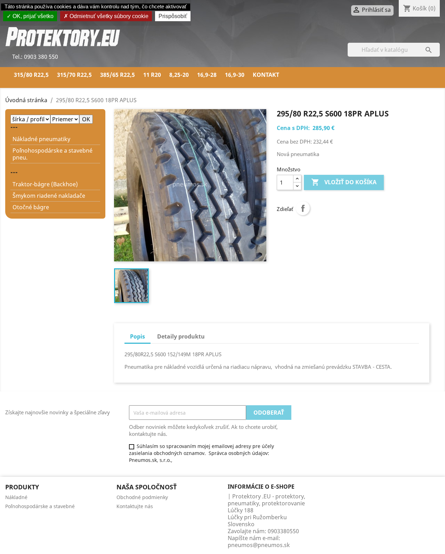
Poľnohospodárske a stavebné (40, 506)
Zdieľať (303, 208)
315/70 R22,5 (74, 75)
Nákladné (16, 497)
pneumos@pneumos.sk (259, 545)
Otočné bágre (31, 207)
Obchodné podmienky (142, 497)
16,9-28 (207, 75)
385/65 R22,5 (117, 75)
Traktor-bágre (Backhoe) (45, 184)
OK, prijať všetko (32, 16)
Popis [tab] (137, 336)
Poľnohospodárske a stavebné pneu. (52, 154)
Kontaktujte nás (134, 506)
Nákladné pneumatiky (41, 139)
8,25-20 (179, 75)
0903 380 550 (40, 56)
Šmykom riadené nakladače (49, 195)
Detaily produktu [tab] (181, 336)
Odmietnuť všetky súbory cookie (108, 16)
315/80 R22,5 (31, 75)
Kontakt (266, 75)
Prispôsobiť (173, 16)
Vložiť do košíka (344, 182)
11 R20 (152, 75)
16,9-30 (234, 75)
